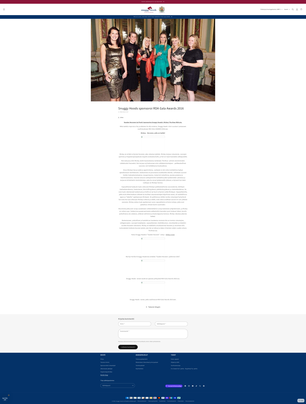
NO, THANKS (153, 224)
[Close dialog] (169, 178)
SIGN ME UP (153, 216)
